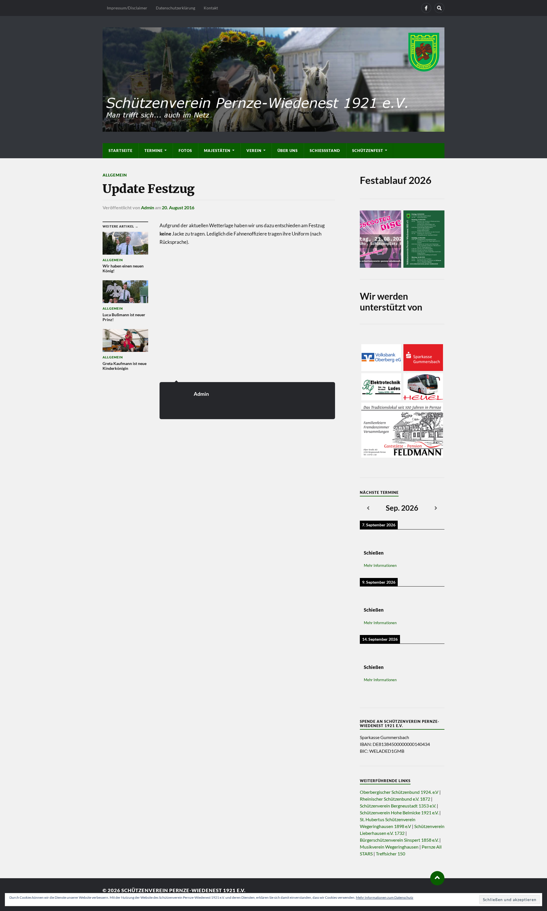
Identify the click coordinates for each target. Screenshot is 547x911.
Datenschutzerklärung (175, 7)
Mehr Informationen (380, 565)
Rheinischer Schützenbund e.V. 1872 (395, 799)
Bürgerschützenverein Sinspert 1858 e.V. (399, 840)
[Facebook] (426, 8)
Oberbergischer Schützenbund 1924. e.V (399, 792)
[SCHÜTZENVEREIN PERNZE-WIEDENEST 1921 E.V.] (273, 78)
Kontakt (211, 7)
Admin (147, 207)
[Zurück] (368, 508)
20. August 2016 (178, 207)
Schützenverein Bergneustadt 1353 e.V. (398, 805)
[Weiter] (436, 508)
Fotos (185, 150)
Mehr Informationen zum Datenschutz (384, 897)
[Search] (439, 8)
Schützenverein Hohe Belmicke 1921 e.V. (399, 812)
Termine (153, 150)
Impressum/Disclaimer (127, 7)
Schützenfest (367, 150)
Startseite (120, 150)
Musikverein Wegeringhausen (389, 846)
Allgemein (115, 175)
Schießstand (325, 150)
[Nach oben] (437, 878)
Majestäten (217, 150)
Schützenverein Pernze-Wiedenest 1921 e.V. (183, 890)
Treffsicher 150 (390, 853)
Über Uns (287, 150)
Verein (254, 150)
